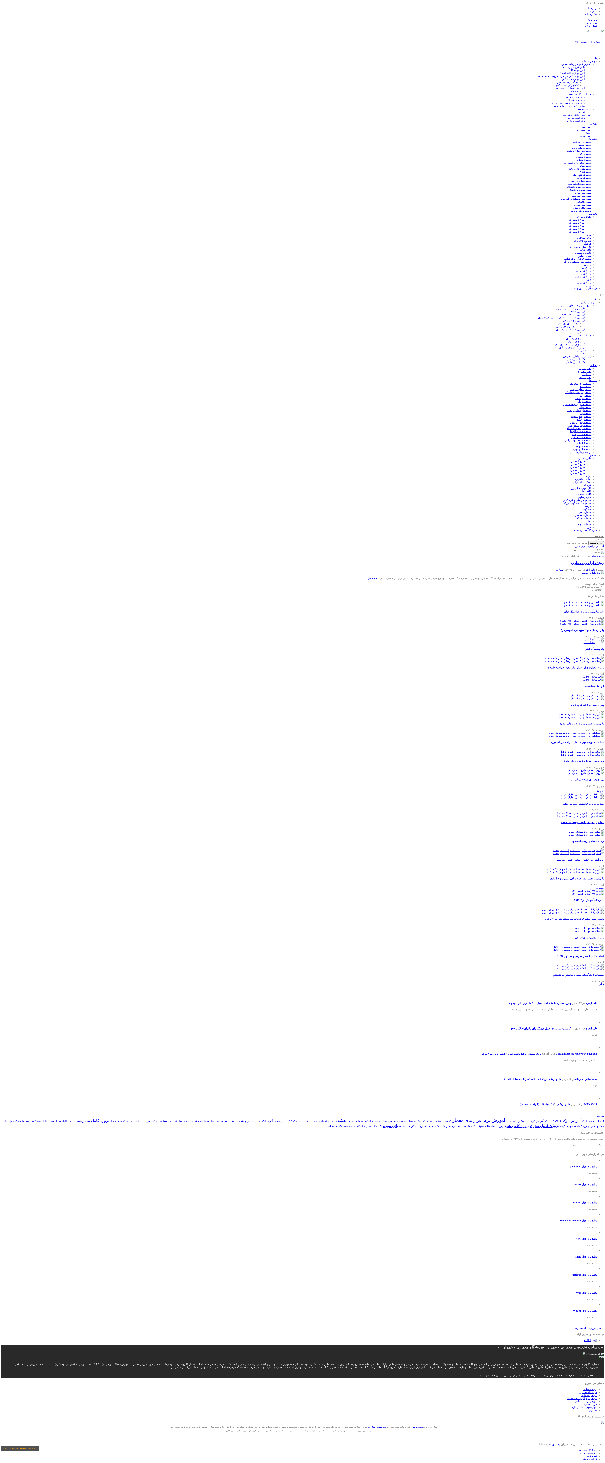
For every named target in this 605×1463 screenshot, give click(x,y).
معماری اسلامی (583, 276)
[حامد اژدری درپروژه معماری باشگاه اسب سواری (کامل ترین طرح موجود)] (592, 997)
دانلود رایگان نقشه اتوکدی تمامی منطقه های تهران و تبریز (574, 919)
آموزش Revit (578, 70)
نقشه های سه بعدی (581, 195)
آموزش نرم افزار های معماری (477, 1120)
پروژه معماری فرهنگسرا (161, 1121)
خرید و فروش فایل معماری (589, 1328)
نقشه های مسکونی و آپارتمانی (575, 198)
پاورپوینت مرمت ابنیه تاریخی (188, 1121)
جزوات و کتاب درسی (580, 94)
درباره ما (592, 8)
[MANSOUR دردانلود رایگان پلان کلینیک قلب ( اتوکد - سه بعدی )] (592, 1098)
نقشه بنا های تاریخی (580, 148)
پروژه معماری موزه (139, 1121)
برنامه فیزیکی (584, 109)
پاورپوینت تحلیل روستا (213, 1121)
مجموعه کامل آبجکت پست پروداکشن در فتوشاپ (578, 975)
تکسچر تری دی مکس (567, 85)
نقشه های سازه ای (581, 192)
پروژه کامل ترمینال (63, 1121)
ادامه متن (372, 578)
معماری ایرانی (583, 270)
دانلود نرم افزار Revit (586, 1238)
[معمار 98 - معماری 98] (602, 1422)
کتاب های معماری (575, 97)
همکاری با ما (590, 14)
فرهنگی (587, 243)
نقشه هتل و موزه (582, 207)
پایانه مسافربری (582, 237)
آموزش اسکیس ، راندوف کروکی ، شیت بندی (561, 76)
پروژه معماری (590, 1389)
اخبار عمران (585, 127)
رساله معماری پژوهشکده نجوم (588, 841)
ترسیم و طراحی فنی (580, 210)
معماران (586, 133)
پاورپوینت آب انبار (595, 649)
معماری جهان (584, 282)
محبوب (600, 887)
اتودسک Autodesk (594, 686)
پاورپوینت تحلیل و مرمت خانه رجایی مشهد (582, 723)
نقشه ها (593, 139)
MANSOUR (590, 1104)
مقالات (593, 124)
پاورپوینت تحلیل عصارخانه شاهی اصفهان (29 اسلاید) (577, 878)
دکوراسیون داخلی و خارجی (577, 115)
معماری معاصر (583, 273)
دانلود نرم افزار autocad (585, 1202)
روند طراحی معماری (587, 563)
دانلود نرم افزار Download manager (578, 1220)
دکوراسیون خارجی (575, 121)
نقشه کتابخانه (584, 201)
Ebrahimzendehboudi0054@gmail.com (576, 1053)
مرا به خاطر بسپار (574, 542)
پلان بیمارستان (469, 1126)
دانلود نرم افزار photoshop (583, 1166)
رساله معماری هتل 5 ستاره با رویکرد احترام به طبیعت (576, 667)
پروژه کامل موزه (545, 1125)
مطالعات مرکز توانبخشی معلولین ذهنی (583, 803)
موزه (588, 285)
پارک (588, 234)
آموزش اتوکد (588, 1121)
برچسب (599, 1116)
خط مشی (592, 1456)
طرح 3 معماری (577, 225)
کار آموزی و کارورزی (580, 246)
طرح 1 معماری (577, 219)
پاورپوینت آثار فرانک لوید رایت (267, 1121)
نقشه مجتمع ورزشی (580, 180)
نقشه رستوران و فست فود (577, 163)
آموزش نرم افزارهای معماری (575, 64)
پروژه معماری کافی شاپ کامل (587, 705)
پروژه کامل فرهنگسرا (42, 1121)
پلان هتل (378, 1126)
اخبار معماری (584, 130)
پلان (479, 1126)
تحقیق (582, 112)
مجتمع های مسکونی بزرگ (577, 261)
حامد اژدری (590, 569)
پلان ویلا (368, 1126)
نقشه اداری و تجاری (580, 142)
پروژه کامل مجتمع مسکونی (574, 1126)
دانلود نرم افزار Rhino (586, 1256)
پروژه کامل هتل (517, 1126)
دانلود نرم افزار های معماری (570, 67)
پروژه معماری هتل (119, 1121)
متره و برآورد (584, 255)
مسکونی (586, 267)
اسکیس (445, 1121)
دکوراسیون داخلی (576, 118)
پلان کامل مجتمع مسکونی (353, 1126)
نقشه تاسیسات (583, 157)
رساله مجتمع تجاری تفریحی (589, 937)
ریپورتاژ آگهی (427, 1121)
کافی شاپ (585, 249)
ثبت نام (600, 546)
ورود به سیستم (596, 543)
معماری (384, 1120)
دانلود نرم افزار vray (586, 1292)
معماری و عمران (417, 1427)
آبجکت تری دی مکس (568, 82)
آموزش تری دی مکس (573, 79)
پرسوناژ (574, 91)
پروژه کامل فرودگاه (22, 1121)
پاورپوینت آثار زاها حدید (326, 1121)
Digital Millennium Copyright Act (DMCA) (20, 1448)
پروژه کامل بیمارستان (91, 1120)
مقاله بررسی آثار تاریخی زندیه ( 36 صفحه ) (582, 822)
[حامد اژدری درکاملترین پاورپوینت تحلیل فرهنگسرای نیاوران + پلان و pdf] (592, 1022)
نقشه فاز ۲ (585, 171)
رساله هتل (437, 1121)
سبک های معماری (414, 1121)
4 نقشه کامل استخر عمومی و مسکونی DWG (580, 956)
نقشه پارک (585, 154)
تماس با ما (592, 11)
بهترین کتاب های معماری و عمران (567, 106)
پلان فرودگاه (440, 1126)
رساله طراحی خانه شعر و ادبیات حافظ (583, 761)
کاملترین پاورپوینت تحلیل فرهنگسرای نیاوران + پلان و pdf (541, 1028)
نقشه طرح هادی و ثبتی (579, 168)
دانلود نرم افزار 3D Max (585, 1184)
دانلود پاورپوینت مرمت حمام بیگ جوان (584, 611)
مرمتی (587, 264)
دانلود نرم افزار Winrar (585, 1311)
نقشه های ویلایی (582, 204)
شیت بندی (402, 1121)
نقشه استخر (585, 145)
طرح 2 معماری (577, 222)
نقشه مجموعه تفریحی (579, 183)
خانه (595, 58)
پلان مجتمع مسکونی (421, 1126)
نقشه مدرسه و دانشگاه (579, 186)
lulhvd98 (600, 1121)
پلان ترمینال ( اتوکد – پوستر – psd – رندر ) (582, 630)
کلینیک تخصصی (583, 252)
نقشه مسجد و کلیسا (580, 189)
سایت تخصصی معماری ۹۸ (377, 1427)
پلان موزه (390, 1126)
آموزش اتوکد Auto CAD (572, 73)
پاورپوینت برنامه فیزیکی (236, 1120)
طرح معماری (584, 216)
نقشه (342, 1120)
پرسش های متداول (587, 1453)
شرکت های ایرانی (582, 240)
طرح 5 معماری (577, 231)
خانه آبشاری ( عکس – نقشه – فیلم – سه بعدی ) (579, 859)
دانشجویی (592, 213)
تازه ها (600, 791)
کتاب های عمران (576, 100)
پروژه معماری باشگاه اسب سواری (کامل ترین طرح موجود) (540, 1003)
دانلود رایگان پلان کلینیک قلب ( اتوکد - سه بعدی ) (545, 1104)
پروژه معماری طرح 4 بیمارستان (587, 779)
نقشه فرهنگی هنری (581, 174)
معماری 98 (554, 1444)
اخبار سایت (585, 136)
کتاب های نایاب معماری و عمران (568, 103)
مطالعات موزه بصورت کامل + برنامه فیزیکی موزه (577, 742)
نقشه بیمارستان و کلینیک (578, 151)
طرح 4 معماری (577, 228)
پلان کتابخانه (335, 1126)
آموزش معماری (589, 61)
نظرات (600, 984)
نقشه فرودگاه (584, 177)
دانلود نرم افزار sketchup (584, 1274)
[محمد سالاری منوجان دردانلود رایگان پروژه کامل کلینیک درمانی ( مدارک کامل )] (592, 1072)
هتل (589, 279)
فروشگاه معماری (585, 288)
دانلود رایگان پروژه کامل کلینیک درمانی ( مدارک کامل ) (532, 1079)
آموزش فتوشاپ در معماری (570, 88)
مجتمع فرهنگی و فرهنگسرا (577, 258)
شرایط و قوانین (589, 1459)
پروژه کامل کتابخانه (492, 1126)
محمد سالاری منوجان (586, 1079)
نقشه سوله (585, 165)
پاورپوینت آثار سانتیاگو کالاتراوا (300, 1121)
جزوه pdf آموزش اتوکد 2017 (589, 900)
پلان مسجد (403, 1126)
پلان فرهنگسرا (453, 1126)
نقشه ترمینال (584, 160)
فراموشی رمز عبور (585, 546)
